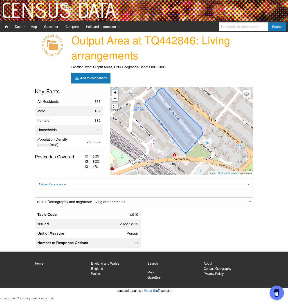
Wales (95, 273)
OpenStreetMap (229, 173)
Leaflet (212, 173)
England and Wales (105, 263)
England (97, 268)
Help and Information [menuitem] (101, 26)
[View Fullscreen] (115, 106)
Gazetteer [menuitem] (51, 26)
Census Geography (217, 268)
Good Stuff (152, 290)
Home (39, 263)
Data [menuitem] (18, 26)
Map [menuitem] (34, 26)
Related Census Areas (52, 184)
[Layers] (247, 94)
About (208, 263)
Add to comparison (93, 77)
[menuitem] (6, 26)
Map (150, 272)
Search (152, 263)
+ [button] (115, 92)
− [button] (115, 98)
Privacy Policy (214, 273)
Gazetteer (154, 277)
